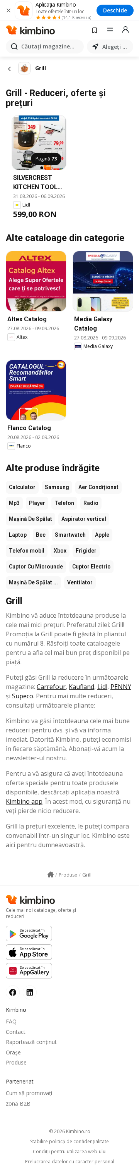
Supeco (22, 696)
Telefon (64, 503)
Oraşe (13, 1052)
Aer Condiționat (98, 487)
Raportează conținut (31, 1042)
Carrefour (51, 686)
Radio (90, 503)
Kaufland (81, 686)
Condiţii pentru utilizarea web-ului (70, 1152)
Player (37, 503)
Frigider (86, 551)
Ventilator (80, 582)
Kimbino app (24, 801)
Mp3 (14, 503)
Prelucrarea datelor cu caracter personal (69, 1162)
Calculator (22, 487)
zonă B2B (18, 1103)
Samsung (57, 487)
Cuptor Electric (91, 566)
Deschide (115, 10)
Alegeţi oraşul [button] (116, 46)
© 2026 (69, 1131)
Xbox (60, 551)
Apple (102, 535)
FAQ (11, 1021)
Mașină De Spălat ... (33, 582)
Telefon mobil (26, 551)
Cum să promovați (29, 1093)
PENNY (120, 686)
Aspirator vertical (83, 519)
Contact (15, 1031)
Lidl (102, 686)
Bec (41, 535)
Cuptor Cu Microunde (36, 566)
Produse (16, 1062)
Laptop (18, 535)
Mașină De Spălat (30, 519)
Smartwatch (70, 535)
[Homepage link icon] (50, 875)
